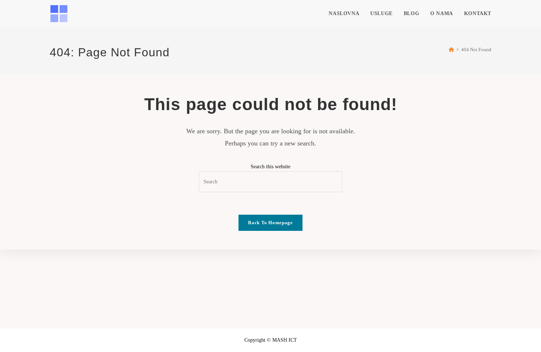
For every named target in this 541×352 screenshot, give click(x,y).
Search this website (270, 166)
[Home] (451, 49)
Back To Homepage (270, 222)
